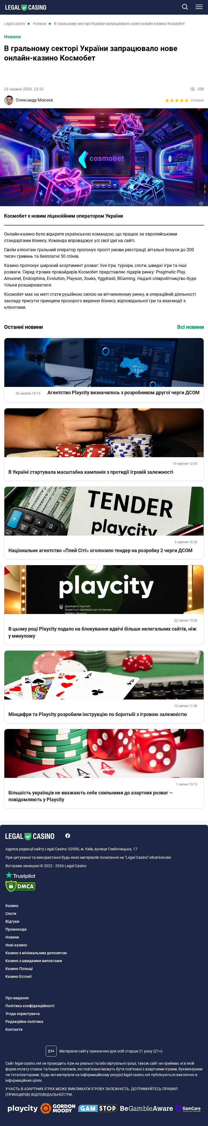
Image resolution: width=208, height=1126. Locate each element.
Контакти (13, 1029)
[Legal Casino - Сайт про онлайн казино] (23, 8)
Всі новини (190, 327)
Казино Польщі (19, 968)
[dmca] (104, 887)
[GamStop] (97, 1109)
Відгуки (12, 921)
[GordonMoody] (57, 1109)
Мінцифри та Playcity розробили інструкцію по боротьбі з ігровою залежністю (97, 714)
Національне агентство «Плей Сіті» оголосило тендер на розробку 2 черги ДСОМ (100, 550)
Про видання (17, 998)
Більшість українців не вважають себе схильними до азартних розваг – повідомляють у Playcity (90, 796)
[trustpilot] (104, 875)
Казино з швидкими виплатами (33, 961)
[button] (185, 7)
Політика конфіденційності (29, 1006)
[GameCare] (188, 1109)
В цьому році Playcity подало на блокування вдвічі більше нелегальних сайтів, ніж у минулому (102, 632)
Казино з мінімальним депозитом (36, 953)
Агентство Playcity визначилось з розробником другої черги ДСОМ (123, 392)
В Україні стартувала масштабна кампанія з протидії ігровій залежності (90, 472)
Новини (12, 36)
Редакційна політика (24, 1021)
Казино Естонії (18, 976)
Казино (11, 906)
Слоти (10, 913)
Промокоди (16, 929)
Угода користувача (22, 1014)
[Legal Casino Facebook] (67, 836)
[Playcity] (23, 1109)
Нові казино (16, 945)
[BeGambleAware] (146, 1109)
